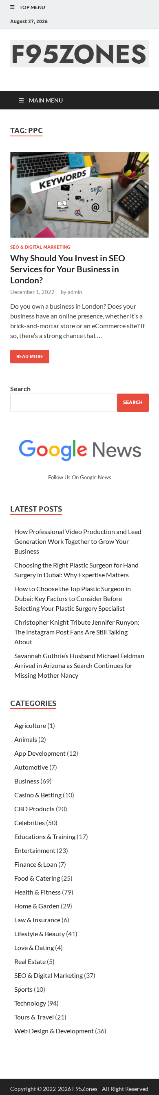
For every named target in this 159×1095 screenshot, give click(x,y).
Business (26, 781)
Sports (23, 989)
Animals (25, 739)
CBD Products (34, 808)
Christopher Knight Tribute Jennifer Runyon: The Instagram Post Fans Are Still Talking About (76, 631)
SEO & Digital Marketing (40, 247)
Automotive (31, 767)
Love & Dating (34, 947)
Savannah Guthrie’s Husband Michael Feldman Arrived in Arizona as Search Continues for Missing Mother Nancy (79, 665)
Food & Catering (37, 878)
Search (20, 388)
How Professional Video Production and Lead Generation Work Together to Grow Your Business (77, 541)
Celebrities (29, 822)
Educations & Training (44, 836)
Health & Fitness (37, 892)
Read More (26, 354)
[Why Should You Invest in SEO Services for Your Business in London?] (79, 195)
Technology (30, 1003)
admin (75, 292)
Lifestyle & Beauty (39, 933)
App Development (40, 753)
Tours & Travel (34, 1017)
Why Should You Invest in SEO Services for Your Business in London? (67, 269)
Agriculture (30, 725)
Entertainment (34, 850)
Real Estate (30, 961)
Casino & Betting (38, 795)
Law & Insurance (37, 920)
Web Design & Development (54, 1031)
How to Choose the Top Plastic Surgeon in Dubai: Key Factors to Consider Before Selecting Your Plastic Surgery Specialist (72, 598)
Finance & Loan (35, 864)
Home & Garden (37, 906)
